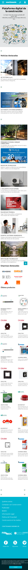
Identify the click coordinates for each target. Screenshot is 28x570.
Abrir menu (3, 2)
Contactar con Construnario (11, 504)
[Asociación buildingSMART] (21, 533)
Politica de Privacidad (9, 517)
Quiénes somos (7, 501)
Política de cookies (17, 563)
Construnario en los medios (11, 520)
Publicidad (5, 508)
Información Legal (8, 514)
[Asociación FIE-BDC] (7, 533)
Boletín (4, 511)
